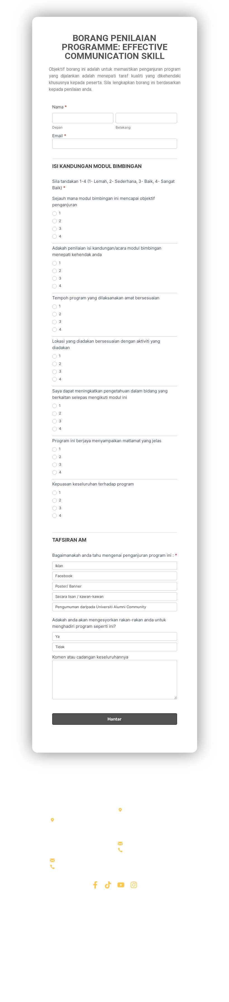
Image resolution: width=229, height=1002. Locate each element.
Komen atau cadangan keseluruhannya (90, 658)
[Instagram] (133, 885)
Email (59, 137)
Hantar (114, 719)
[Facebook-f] (95, 885)
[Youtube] (121, 885)
